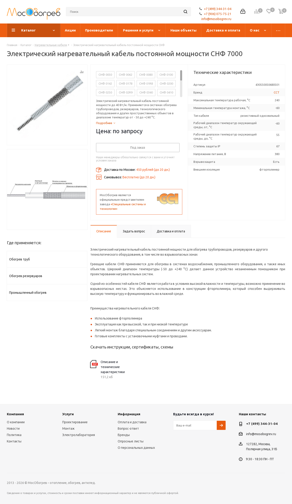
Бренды (124, 435)
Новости (13, 428)
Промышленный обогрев (28, 292)
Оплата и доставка (132, 422)
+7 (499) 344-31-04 (217, 9)
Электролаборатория (78, 435)
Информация (129, 414)
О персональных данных (136, 447)
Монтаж (68, 428)
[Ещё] (278, 30)
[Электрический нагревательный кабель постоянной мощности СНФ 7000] (47, 105)
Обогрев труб (19, 259)
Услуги (68, 414)
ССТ (276, 92)
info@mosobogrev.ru (216, 19)
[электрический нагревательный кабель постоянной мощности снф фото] (47, 189)
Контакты (14, 441)
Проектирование (75, 422)
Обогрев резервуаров (25, 276)
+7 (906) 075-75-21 (217, 14)
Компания (15, 414)
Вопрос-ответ (128, 428)
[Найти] (185, 11)
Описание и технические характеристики (113, 367)
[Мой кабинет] (242, 11)
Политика (14, 435)
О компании (16, 422)
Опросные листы (130, 441)
